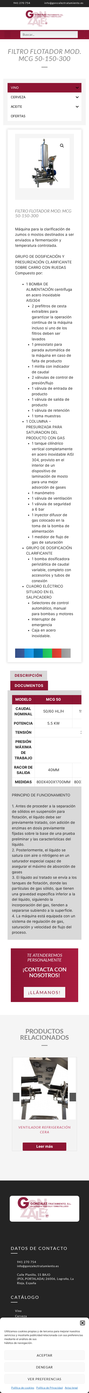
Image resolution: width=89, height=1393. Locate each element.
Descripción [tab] (28, 675)
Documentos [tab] (29, 685)
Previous (16, 1097)
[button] (82, 1323)
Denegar (44, 1367)
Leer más (44, 1146)
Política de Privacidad (49, 1387)
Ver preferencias (44, 1379)
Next (73, 1097)
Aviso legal (71, 1387)
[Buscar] (81, 34)
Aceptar (44, 1355)
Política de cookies (22, 1387)
